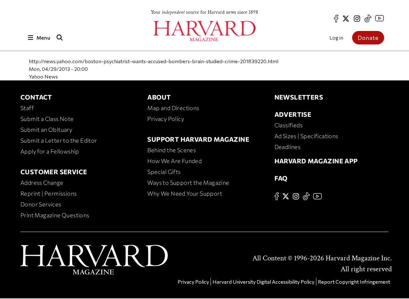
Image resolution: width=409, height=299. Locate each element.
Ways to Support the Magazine (188, 182)
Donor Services (40, 204)
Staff (27, 107)
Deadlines (287, 146)
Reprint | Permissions (48, 193)
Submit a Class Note (47, 118)
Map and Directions (173, 107)
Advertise (293, 114)
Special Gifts (164, 171)
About (159, 97)
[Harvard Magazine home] (204, 31)
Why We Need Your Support (184, 193)
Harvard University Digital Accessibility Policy (263, 282)
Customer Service (53, 172)
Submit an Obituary (46, 129)
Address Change (42, 182)
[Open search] (60, 37)
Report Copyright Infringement (354, 282)
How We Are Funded (174, 160)
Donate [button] (368, 37)
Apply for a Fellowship (49, 151)
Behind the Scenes (171, 149)
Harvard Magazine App (316, 161)
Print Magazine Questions (54, 215)
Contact (36, 97)
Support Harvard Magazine (198, 139)
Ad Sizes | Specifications (306, 135)
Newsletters (298, 97)
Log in (336, 37)
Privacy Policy (165, 118)
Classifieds (288, 125)
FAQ (281, 178)
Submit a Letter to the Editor (58, 140)
